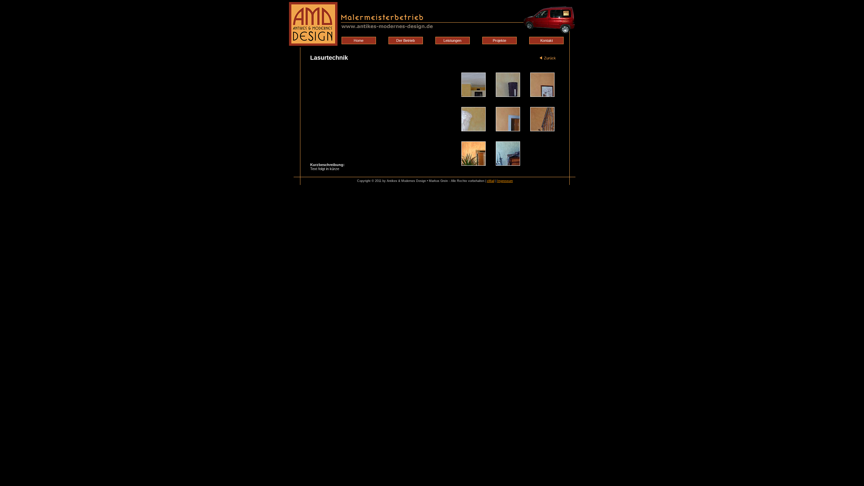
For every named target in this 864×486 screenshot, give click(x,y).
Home (358, 40)
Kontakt (546, 40)
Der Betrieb (405, 40)
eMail (490, 181)
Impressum (505, 181)
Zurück (549, 58)
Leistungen (452, 40)
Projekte (499, 40)
